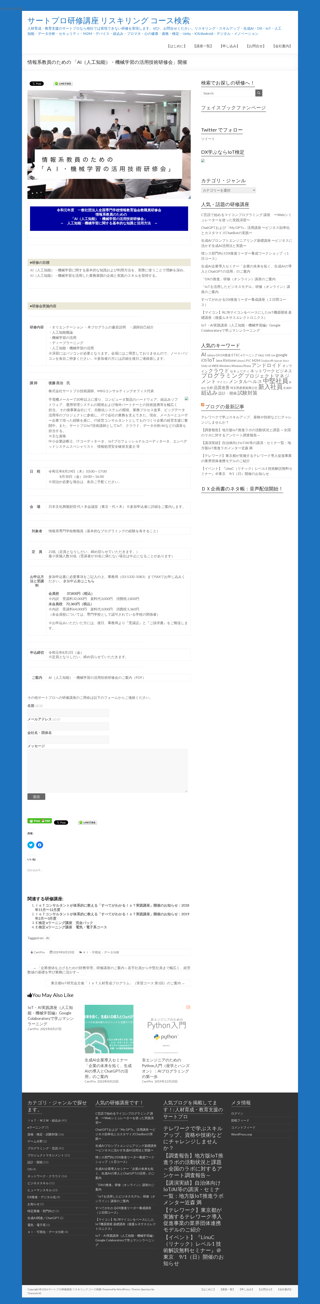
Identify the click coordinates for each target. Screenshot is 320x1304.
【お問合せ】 (255, 46)
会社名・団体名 (39, 732)
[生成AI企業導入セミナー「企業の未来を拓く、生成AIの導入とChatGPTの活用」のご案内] (109, 1007)
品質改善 (221, 387)
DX (218, 355)
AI (47, 938)
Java (219, 360)
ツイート (208, 139)
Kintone (229, 360)
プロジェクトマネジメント (245, 378)
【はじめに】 (176, 46)
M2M (256, 360)
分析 (210, 388)
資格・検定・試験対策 (42, 1134)
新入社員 (270, 386)
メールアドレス (43, 719)
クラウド (218, 370)
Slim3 (286, 360)
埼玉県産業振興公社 (244, 388)
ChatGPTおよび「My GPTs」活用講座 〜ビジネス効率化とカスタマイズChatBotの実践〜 (125, 1134)
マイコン (222, 382)
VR (209, 366)
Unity (204, 366)
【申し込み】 (229, 46)
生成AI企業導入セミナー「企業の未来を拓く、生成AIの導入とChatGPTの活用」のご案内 (125, 1173)
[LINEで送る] (63, 83)
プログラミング (222, 375)
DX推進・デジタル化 (41, 1197)
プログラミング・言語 (42, 1148)
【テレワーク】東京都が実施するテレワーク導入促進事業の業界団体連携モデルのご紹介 (192, 1220)
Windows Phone (241, 366)
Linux (240, 360)
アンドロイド (267, 365)
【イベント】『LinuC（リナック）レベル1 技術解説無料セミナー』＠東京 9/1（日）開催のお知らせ (193, 1250)
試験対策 (247, 393)
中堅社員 (275, 380)
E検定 (261, 355)
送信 (36, 796)
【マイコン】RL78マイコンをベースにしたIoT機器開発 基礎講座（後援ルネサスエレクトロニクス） (125, 1224)
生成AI (287, 388)
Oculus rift (267, 360)
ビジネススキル (38, 1183)
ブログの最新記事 (224, 406)
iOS (204, 360)
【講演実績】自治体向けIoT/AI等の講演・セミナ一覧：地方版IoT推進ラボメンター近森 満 (193, 1192)
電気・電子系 (36, 1225)
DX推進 (226, 355)
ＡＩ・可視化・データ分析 (101, 952)
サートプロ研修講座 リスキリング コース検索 (108, 20)
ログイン (237, 1113)
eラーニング (249, 355)
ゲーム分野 (35, 1141)
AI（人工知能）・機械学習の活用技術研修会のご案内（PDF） (97, 677)
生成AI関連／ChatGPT (43, 1218)
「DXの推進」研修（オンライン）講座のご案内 (238, 279)
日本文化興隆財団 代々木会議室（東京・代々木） (87, 506)
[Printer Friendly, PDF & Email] (39, 820)
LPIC (247, 360)
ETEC (235, 355)
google (281, 355)
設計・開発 (227, 393)
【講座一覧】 (203, 46)
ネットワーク (262, 370)
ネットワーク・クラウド (44, 1176)
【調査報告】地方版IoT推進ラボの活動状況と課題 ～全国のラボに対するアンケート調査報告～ (193, 1165)
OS (29, 1169)
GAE (268, 355)
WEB (215, 366)
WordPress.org (241, 1134)
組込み (209, 392)
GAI (273, 355)
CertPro (39, 952)
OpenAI (278, 360)
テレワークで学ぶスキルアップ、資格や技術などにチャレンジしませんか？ (193, 1138)
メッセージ (36, 746)
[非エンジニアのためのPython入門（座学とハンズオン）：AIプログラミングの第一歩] (166, 1007)
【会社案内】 (282, 46)
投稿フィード (240, 1120)
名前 (35, 705)
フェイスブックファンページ (233, 107)
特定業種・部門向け (41, 1211)
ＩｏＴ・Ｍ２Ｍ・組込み (44, 1120)
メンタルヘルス (245, 381)
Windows (225, 366)
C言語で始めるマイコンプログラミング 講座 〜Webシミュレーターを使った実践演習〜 (124, 1117)
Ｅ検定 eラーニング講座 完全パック (64, 923)
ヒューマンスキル (39, 1190)
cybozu (211, 355)
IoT (211, 360)
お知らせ (33, 1204)
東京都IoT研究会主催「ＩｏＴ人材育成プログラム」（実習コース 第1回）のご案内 (118, 983)
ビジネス (284, 370)
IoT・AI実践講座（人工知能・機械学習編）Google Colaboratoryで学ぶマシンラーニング (125, 1240)
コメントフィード (243, 1127)
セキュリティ (239, 371)
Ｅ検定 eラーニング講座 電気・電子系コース (71, 927)
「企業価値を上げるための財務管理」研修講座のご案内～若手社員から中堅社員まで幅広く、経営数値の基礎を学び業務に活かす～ (108, 970)
